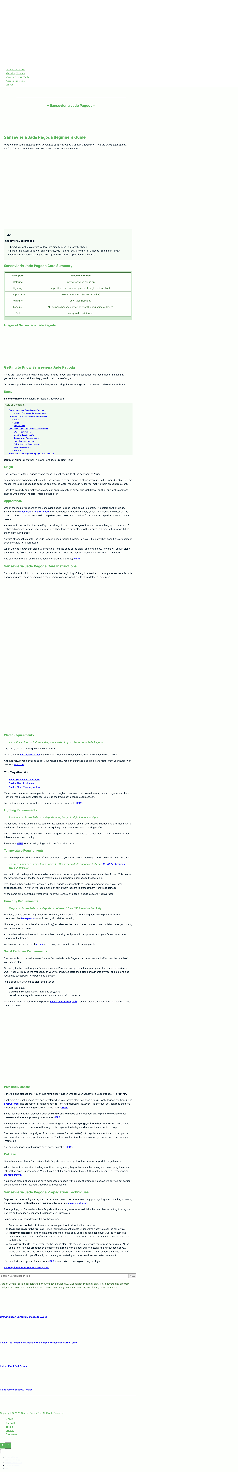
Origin (16, 422)
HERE (77, 558)
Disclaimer (12, 1434)
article (40, 944)
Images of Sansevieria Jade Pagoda (30, 413)
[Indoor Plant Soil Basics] (18, 1354)
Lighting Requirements (24, 435)
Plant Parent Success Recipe (16, 1389)
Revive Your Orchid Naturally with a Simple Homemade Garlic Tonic (38, 1342)
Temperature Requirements (26, 438)
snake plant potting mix (63, 1001)
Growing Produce (15, 73)
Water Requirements (23, 432)
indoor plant (25, 1267)
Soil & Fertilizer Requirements (27, 444)
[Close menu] (0, 1451)
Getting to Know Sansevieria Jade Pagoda (28, 416)
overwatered (11, 1103)
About (9, 84)
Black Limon (42, 511)
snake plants (41, 1267)
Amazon (19, 764)
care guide (11, 1267)
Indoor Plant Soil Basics (13, 1366)
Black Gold (25, 511)
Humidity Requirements (24, 441)
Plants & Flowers (15, 69)
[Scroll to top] (2, 1445)
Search (132, 1276)
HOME (9, 1419)
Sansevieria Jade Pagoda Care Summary (27, 410)
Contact (10, 1423)
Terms (9, 1426)
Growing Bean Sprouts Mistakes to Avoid (23, 1316)
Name (16, 419)
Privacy (10, 1430)
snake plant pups (77, 1203)
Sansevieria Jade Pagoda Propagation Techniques (31, 453)
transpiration (28, 918)
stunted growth (13, 1174)
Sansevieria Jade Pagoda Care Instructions (28, 429)
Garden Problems (15, 81)
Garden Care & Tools (17, 77)
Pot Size (17, 450)
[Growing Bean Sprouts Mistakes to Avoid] (18, 1304)
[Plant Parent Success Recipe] (18, 1378)
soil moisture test (30, 754)
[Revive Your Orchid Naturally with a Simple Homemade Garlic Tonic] (18, 1330)
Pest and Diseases (22, 447)
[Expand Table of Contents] (25, 405)
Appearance (19, 425)
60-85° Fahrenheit (114, 864)
